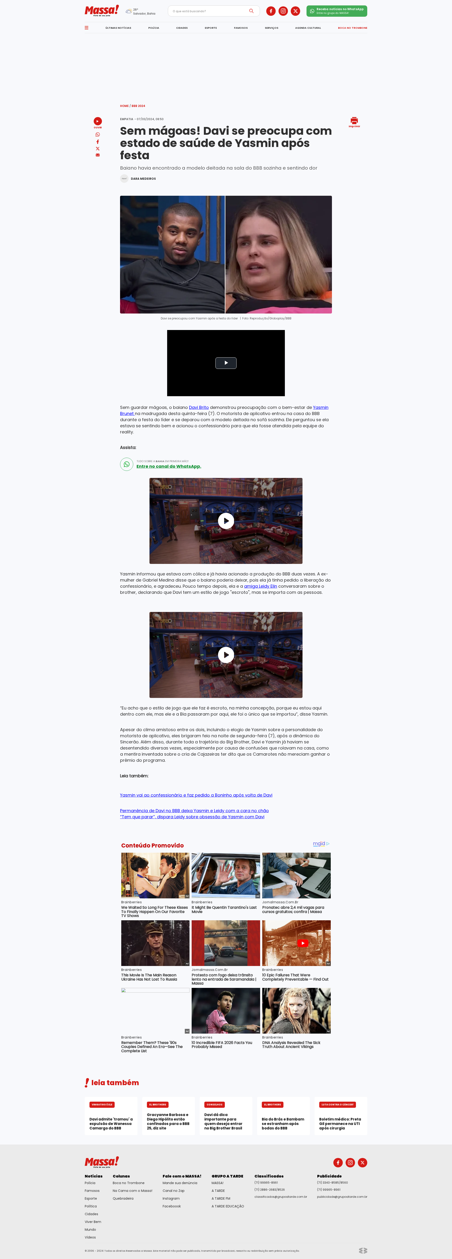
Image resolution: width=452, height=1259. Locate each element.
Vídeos (90, 1237)
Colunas (121, 1176)
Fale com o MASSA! (182, 1176)
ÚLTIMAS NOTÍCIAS (118, 28)
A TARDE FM (221, 1198)
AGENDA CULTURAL (308, 28)
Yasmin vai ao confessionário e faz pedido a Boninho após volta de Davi (196, 795)
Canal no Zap (174, 1190)
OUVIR (98, 127)
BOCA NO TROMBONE (352, 28)
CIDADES (182, 28)
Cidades (91, 1214)
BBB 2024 (138, 106)
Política (91, 1206)
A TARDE (218, 1190)
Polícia (90, 1183)
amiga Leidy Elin (260, 586)
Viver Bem (93, 1221)
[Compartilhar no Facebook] (98, 142)
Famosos (92, 1190)
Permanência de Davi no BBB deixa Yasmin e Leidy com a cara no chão (194, 811)
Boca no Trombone (129, 1183)
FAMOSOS (241, 28)
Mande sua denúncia (180, 1183)
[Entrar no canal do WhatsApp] (126, 464)
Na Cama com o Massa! (132, 1190)
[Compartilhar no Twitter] (98, 149)
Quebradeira (123, 1198)
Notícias (94, 1176)
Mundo (90, 1229)
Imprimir (354, 126)
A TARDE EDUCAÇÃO (228, 1206)
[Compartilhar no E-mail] (98, 155)
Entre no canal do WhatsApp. (169, 466)
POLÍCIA (153, 28)
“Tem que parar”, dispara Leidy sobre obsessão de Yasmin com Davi (192, 817)
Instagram (171, 1198)
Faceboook (172, 1206)
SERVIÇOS (271, 28)
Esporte (91, 1198)
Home (125, 106)
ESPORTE (211, 28)
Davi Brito (199, 407)
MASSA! (217, 1183)
